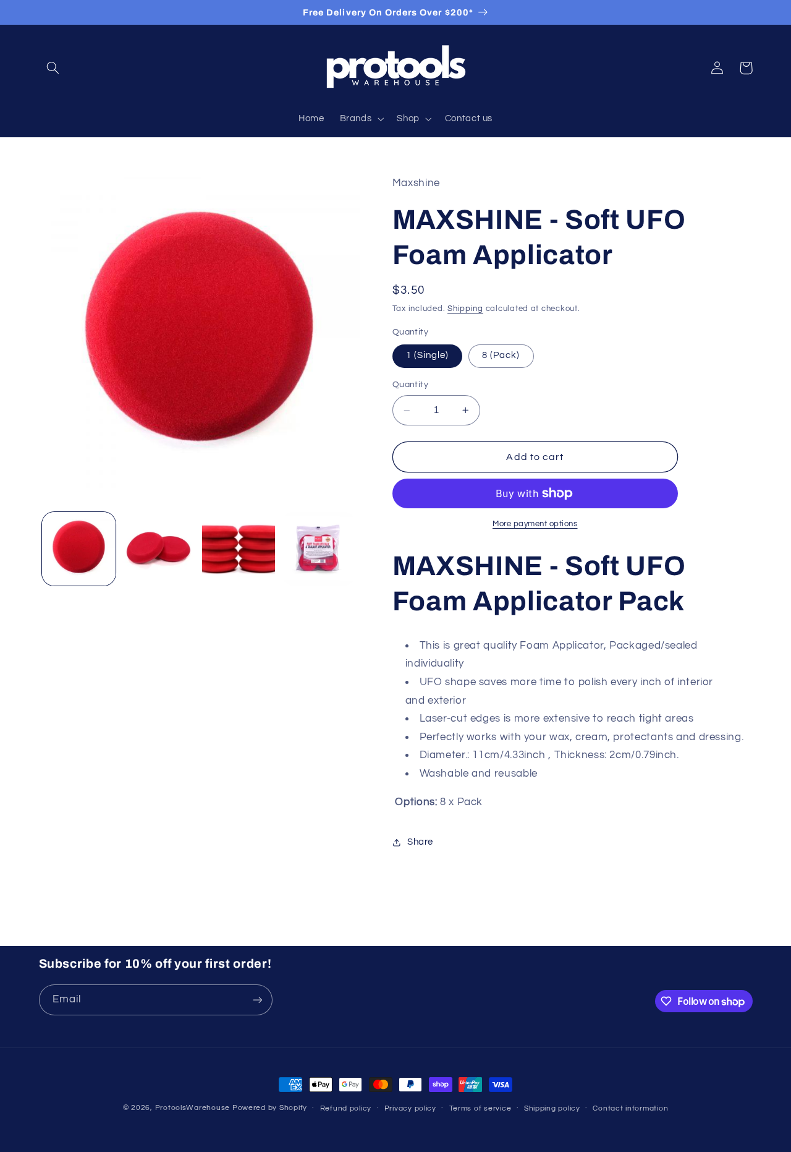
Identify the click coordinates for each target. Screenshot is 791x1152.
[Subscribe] (257, 999)
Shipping (465, 309)
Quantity (410, 385)
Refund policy (346, 1108)
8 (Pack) (501, 356)
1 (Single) (427, 356)
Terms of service (480, 1108)
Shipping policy (552, 1108)
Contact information (630, 1108)
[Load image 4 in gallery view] (318, 549)
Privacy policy (410, 1108)
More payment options (535, 524)
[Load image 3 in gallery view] (239, 549)
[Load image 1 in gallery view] (79, 549)
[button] (53, 68)
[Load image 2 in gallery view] (158, 549)
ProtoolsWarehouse (193, 1107)
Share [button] (420, 842)
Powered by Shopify (269, 1107)
